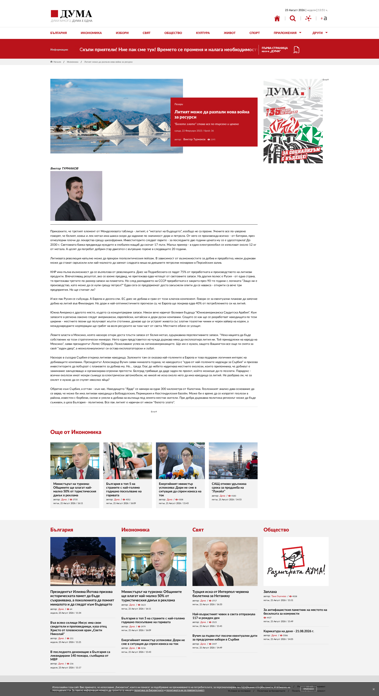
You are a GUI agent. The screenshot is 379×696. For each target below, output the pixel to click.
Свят (198, 529)
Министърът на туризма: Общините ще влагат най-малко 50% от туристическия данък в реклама (151, 596)
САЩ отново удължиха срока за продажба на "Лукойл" (229, 487)
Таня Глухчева (278, 596)
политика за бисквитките (149, 690)
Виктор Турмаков (194, 139)
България (61, 529)
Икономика (72, 62)
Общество (276, 529)
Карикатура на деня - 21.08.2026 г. (289, 631)
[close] (373, 689)
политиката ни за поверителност (185, 690)
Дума (64, 499)
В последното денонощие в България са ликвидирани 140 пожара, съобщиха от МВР (80, 655)
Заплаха (270, 592)
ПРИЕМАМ (308, 689)
